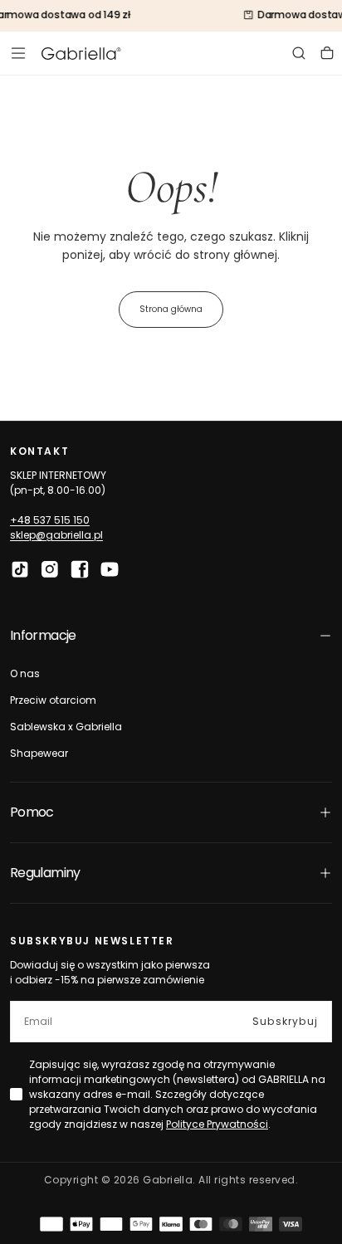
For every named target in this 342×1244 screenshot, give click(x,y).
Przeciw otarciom (53, 700)
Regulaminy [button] (45, 872)
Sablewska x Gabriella (66, 727)
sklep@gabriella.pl (56, 535)
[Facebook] (80, 569)
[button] (18, 53)
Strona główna (171, 309)
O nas (25, 673)
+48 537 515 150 (50, 520)
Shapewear (39, 753)
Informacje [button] (43, 635)
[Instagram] (50, 569)
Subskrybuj (285, 1021)
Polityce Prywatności (217, 1124)
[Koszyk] (327, 53)
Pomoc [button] (32, 812)
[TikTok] (20, 569)
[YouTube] (110, 569)
